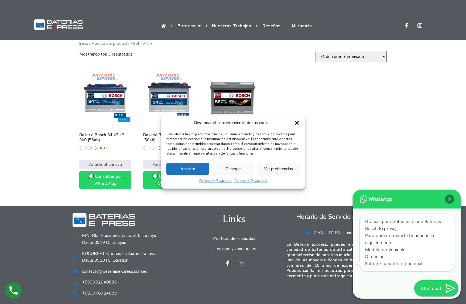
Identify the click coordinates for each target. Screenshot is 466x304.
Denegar (233, 169)
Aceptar (187, 169)
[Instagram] (419, 25)
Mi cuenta (302, 26)
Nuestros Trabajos (231, 26)
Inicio (83, 43)
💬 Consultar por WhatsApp (105, 179)
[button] (297, 123)
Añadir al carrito (105, 165)
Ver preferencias (278, 169)
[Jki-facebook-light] (406, 25)
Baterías (186, 26)
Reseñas (271, 26)
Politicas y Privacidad (215, 181)
